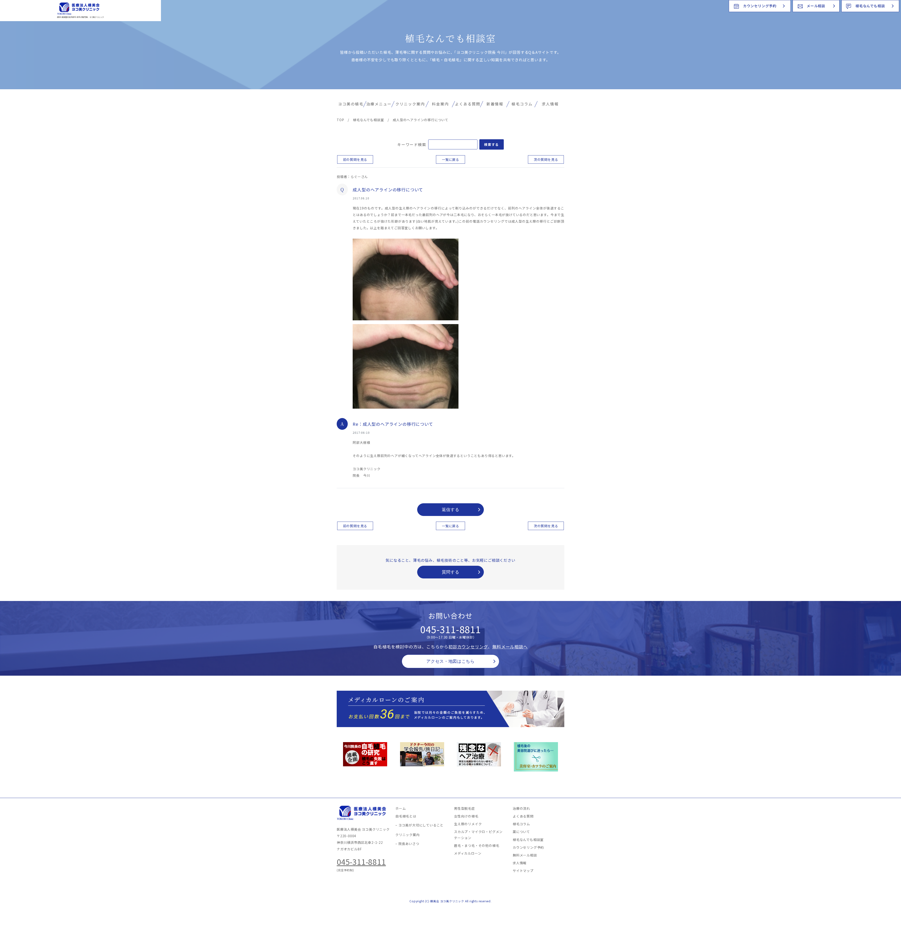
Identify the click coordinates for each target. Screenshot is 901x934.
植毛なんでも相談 (870, 5)
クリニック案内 (410, 104)
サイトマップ (523, 870)
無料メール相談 (525, 855)
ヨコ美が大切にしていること (420, 825)
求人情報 (550, 104)
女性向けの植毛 (466, 816)
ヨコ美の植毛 (350, 104)
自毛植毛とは (405, 816)
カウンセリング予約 (759, 5)
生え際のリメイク (468, 824)
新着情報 (494, 104)
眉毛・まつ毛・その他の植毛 (476, 845)
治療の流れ (521, 808)
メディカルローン (467, 853)
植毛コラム (522, 104)
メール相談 (816, 5)
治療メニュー (379, 104)
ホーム (400, 808)
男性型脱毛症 (464, 808)
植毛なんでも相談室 (528, 839)
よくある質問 (467, 104)
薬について (521, 831)
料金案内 (440, 104)
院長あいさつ (408, 843)
